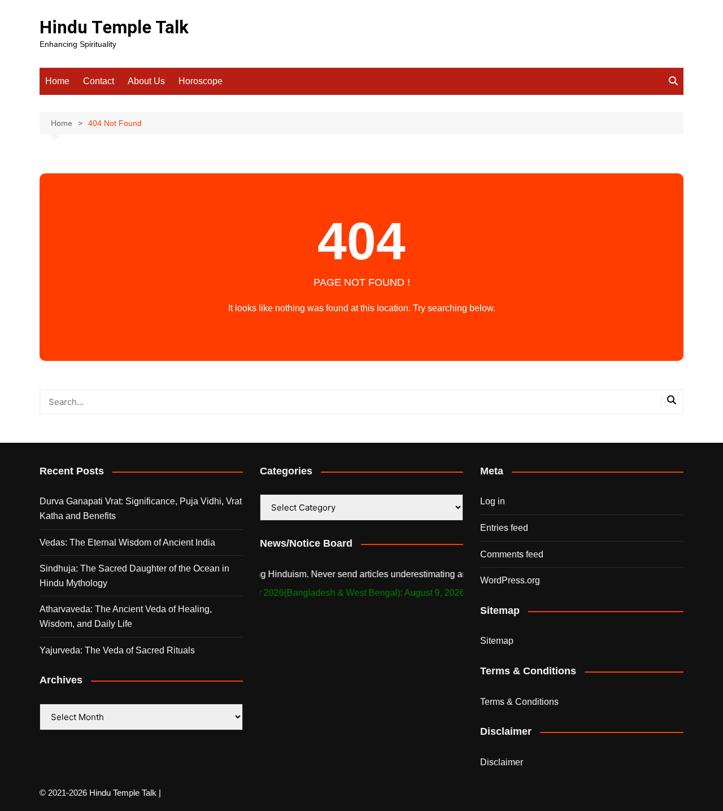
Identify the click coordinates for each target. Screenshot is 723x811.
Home (57, 81)
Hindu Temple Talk (114, 27)
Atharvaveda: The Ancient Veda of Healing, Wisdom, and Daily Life (126, 616)
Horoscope (200, 81)
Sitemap (496, 641)
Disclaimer (501, 762)
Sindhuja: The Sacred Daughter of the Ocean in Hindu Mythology (134, 576)
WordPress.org (510, 580)
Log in (492, 501)
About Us (146, 81)
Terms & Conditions (519, 702)
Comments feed (511, 554)
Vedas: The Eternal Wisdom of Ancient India (127, 542)
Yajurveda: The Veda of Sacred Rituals (117, 650)
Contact (98, 81)
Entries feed (504, 528)
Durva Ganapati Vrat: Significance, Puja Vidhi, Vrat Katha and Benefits (141, 508)
